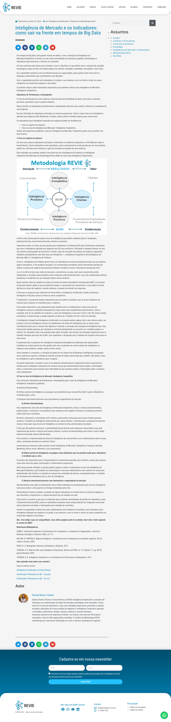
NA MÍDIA (134, 7)
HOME (69, 7)
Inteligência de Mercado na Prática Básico (34, 570)
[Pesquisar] (152, 23)
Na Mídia (117, 56)
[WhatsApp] (164, 715)
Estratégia (118, 47)
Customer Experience (123, 44)
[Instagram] (68, 709)
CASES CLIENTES (107, 7)
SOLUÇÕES (80, 7)
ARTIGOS (122, 7)
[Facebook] (63, 709)
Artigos (116, 38)
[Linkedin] (78, 709)
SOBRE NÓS (161, 7)
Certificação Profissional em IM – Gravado (34, 574)
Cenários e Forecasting (124, 41)
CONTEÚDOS (147, 7)
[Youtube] (73, 709)
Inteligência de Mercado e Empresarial (131, 50)
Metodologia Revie (122, 53)
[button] (18, 47)
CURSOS (93, 7)
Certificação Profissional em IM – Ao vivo (33, 578)
